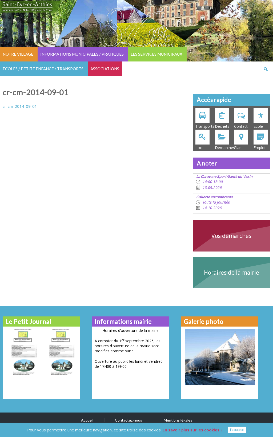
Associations (104, 68)
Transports (203, 126)
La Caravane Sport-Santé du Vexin (224, 176)
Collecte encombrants (214, 197)
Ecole (258, 126)
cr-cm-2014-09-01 (20, 106)
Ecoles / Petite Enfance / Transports (43, 68)
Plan (238, 147)
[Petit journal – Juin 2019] (60, 352)
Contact (241, 126)
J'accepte (237, 429)
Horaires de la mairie (231, 272)
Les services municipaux (156, 54)
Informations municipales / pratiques (82, 54)
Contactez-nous (128, 420)
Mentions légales (178, 420)
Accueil (87, 420)
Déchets (222, 126)
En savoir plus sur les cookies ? (192, 429)
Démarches (223, 147)
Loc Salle (199, 148)
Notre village (18, 54)
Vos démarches (231, 236)
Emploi (259, 147)
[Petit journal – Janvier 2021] (22, 352)
